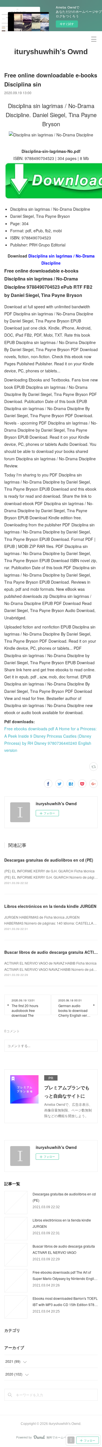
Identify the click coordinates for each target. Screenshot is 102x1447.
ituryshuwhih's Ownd (51, 51)
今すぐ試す (67, 24)
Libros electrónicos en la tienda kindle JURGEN (50, 906)
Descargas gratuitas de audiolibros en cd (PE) (48, 860)
